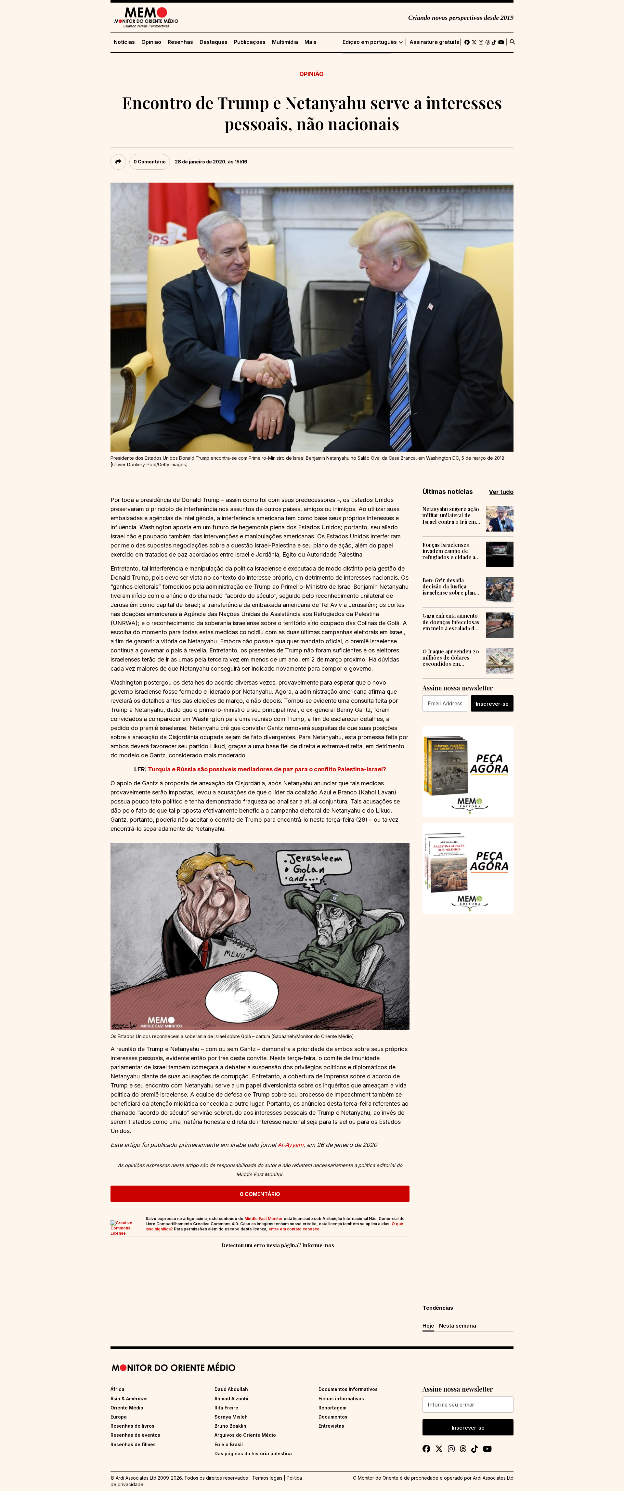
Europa (118, 1417)
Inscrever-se (492, 704)
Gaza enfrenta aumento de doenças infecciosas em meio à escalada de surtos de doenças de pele (450, 621)
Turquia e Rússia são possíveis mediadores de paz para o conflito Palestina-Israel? (267, 769)
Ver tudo (501, 491)
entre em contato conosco (293, 1229)
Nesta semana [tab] (457, 1325)
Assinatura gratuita (435, 42)
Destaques (214, 42)
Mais (311, 42)
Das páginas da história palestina (253, 1453)
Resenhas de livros (132, 1426)
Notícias (124, 42)
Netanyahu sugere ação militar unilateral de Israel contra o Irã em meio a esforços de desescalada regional (450, 515)
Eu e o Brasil (228, 1444)
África (117, 1389)
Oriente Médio (126, 1407)
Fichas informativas (341, 1398)
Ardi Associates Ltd (493, 1478)
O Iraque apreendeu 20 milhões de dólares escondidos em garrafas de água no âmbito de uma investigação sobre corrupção (450, 657)
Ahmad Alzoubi (231, 1398)
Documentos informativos (348, 1389)
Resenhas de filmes (133, 1444)
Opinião (151, 42)
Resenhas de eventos (135, 1435)
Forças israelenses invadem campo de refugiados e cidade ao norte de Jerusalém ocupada (450, 551)
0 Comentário (150, 161)
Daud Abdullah (231, 1389)
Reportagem (332, 1407)
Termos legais (267, 1478)
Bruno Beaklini (231, 1426)
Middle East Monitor (263, 1218)
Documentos (332, 1417)
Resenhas (180, 42)
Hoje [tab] (428, 1325)
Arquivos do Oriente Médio (245, 1435)
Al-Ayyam (291, 1144)
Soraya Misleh (231, 1417)
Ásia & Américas (129, 1398)
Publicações (250, 42)
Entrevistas (331, 1426)
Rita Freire (226, 1407)
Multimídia (285, 42)
